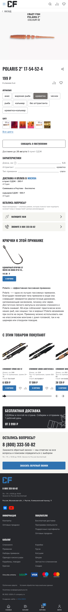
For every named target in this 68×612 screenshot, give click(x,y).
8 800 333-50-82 (10, 488)
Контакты (7, 520)
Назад (8, 11)
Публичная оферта (10, 585)
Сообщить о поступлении (34, 143)
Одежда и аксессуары (13, 557)
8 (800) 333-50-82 (19, 444)
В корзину (9, 278)
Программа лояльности (46, 525)
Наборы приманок (11, 553)
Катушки (39, 553)
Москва (32, 178)
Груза (37, 549)
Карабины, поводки (11, 561)
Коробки (39, 545)
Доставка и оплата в (19, 178)
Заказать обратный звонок (34, 465)
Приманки (7, 549)
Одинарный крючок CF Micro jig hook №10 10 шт (13, 268)
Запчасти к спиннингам (46, 561)
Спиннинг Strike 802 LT (12, 369)
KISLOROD (22, 599)
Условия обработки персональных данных (36, 585)
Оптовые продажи (11, 525)
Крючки (6, 566)
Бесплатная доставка (45, 520)
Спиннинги (7, 545)
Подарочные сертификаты (47, 529)
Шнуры (38, 557)
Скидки (38, 566)
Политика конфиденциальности (15, 590)
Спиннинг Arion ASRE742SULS (41, 369)
